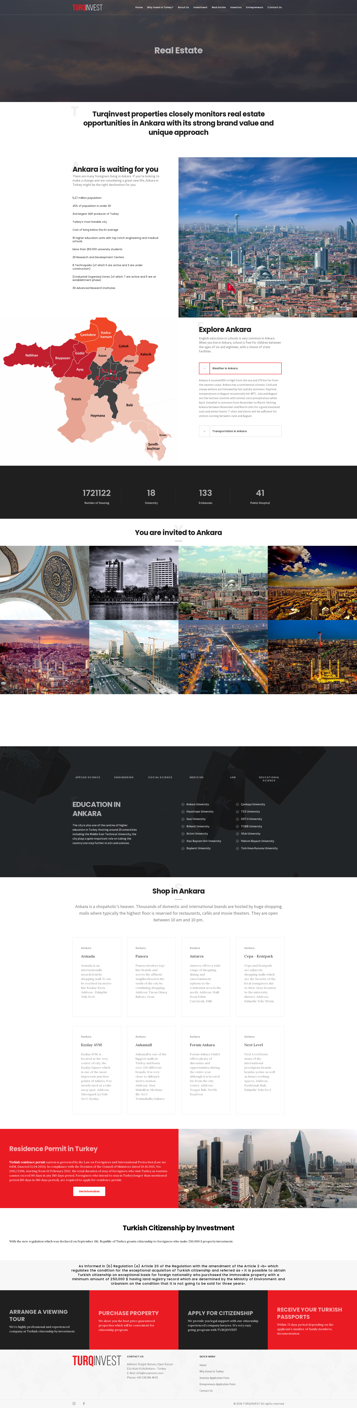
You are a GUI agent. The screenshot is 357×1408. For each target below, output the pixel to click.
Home (139, 7)
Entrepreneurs (254, 7)
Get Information (89, 1191)
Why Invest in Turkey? (160, 7)
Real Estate (219, 7)
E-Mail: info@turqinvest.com (145, 1373)
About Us (183, 7)
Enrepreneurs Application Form (217, 1384)
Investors (236, 7)
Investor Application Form (214, 1378)
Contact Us (275, 7)
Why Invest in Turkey (212, 1371)
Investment (200, 7)
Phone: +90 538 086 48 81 (142, 1377)
